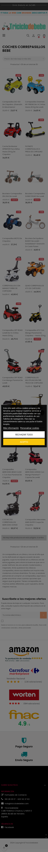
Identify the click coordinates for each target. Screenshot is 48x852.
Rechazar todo (24, 434)
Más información (11, 428)
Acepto (24, 441)
